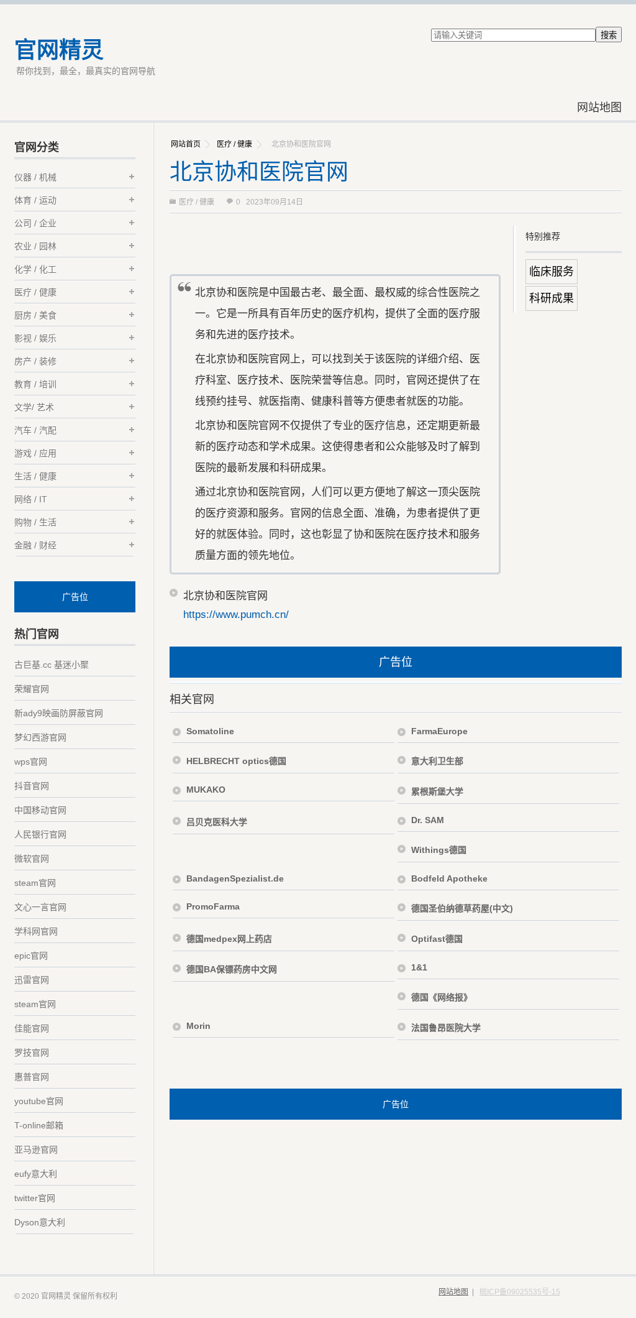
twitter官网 (34, 1198)
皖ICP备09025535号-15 (519, 1292)
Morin (198, 1026)
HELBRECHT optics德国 (236, 761)
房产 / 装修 (35, 361)
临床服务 (551, 271)
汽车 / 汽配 (35, 430)
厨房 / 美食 (35, 315)
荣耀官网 (31, 689)
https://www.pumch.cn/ (236, 614)
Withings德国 (438, 850)
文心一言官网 (40, 907)
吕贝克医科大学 (216, 822)
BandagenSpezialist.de (235, 878)
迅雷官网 (31, 980)
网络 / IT (30, 499)
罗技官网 (31, 1053)
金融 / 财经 (35, 545)
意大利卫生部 (437, 761)
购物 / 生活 (35, 522)
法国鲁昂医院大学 (446, 1028)
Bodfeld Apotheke (449, 878)
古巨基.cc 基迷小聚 (51, 665)
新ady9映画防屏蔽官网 (58, 713)
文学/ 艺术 (34, 407)
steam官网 (35, 883)
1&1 (419, 967)
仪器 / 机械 (35, 177)
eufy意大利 (35, 1174)
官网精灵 (59, 50)
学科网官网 (36, 931)
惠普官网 (31, 1077)
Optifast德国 (437, 939)
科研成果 (551, 298)
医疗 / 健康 (234, 144)
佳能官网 (31, 1028)
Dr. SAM (427, 820)
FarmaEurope (439, 731)
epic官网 (31, 956)
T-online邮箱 (38, 1125)
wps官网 (30, 762)
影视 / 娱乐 (35, 338)
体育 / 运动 (35, 200)
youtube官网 (38, 1101)
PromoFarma (213, 906)
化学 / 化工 (35, 269)
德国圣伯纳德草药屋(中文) (462, 908)
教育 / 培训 (35, 384)
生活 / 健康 (35, 476)
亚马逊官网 (36, 1149)
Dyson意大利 (39, 1222)
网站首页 (186, 144)
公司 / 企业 (35, 223)
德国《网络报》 (441, 997)
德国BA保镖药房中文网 (231, 969)
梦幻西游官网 (40, 737)
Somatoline (210, 731)
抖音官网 (31, 786)
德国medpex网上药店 (229, 939)
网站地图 (599, 107)
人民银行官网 (40, 834)
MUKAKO (205, 790)
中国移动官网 (40, 810)
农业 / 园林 (35, 246)
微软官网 (31, 859)
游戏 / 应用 (35, 453)
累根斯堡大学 (437, 791)
